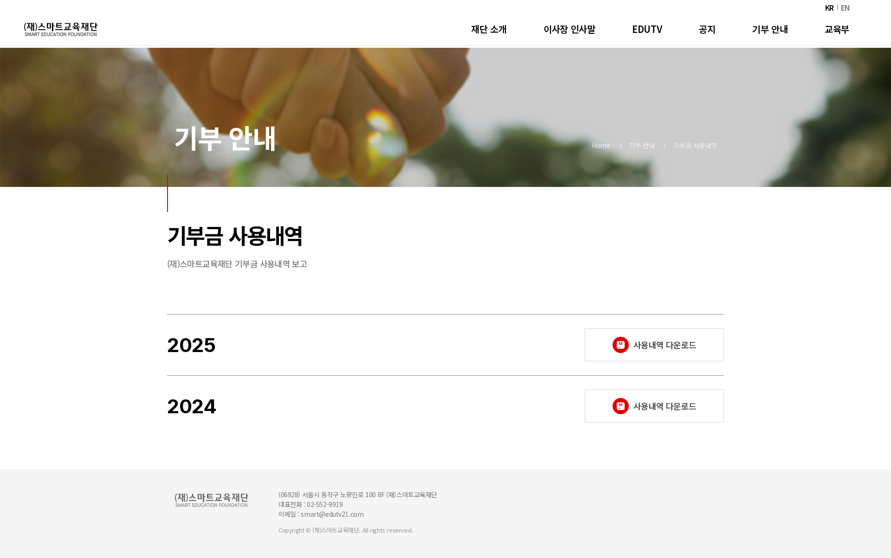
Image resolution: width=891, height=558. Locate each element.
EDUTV (647, 29)
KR (829, 7)
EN (845, 7)
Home (601, 145)
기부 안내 (641, 145)
